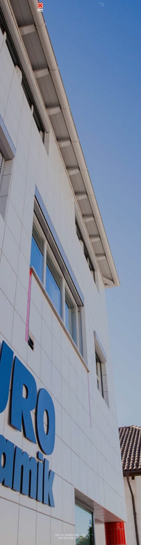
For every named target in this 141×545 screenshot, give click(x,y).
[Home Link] (40, 7)
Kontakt (101, 3)
